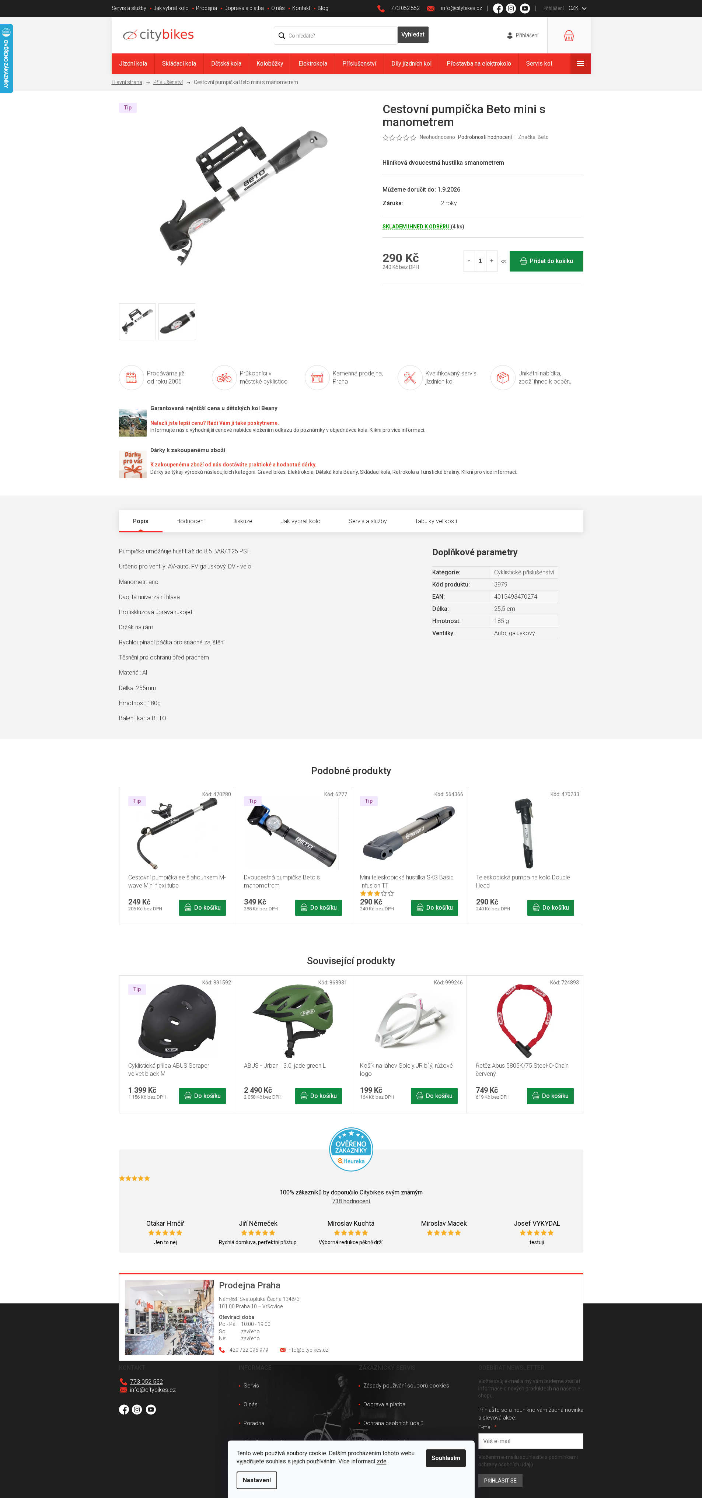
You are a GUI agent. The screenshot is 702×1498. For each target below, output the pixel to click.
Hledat (413, 35)
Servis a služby (129, 8)
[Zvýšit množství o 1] (491, 261)
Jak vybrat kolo (171, 8)
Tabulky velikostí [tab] (436, 521)
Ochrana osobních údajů (393, 1423)
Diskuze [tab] (242, 521)
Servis (251, 1385)
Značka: (533, 137)
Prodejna (206, 8)
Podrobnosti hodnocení (485, 137)
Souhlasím (446, 1458)
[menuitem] (133, 63)
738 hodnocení (351, 1201)
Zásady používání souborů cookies (406, 1385)
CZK (574, 8)
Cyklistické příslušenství (524, 572)
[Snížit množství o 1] (469, 261)
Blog (323, 8)
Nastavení (257, 1480)
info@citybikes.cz (153, 1389)
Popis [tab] (141, 521)
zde (382, 1461)
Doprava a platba (244, 8)
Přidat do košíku (551, 261)
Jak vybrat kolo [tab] (300, 521)
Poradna (254, 1423)
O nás (278, 8)
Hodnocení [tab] (191, 521)
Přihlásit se (500, 1481)
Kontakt (301, 8)
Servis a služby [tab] (368, 521)
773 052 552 (146, 1381)
